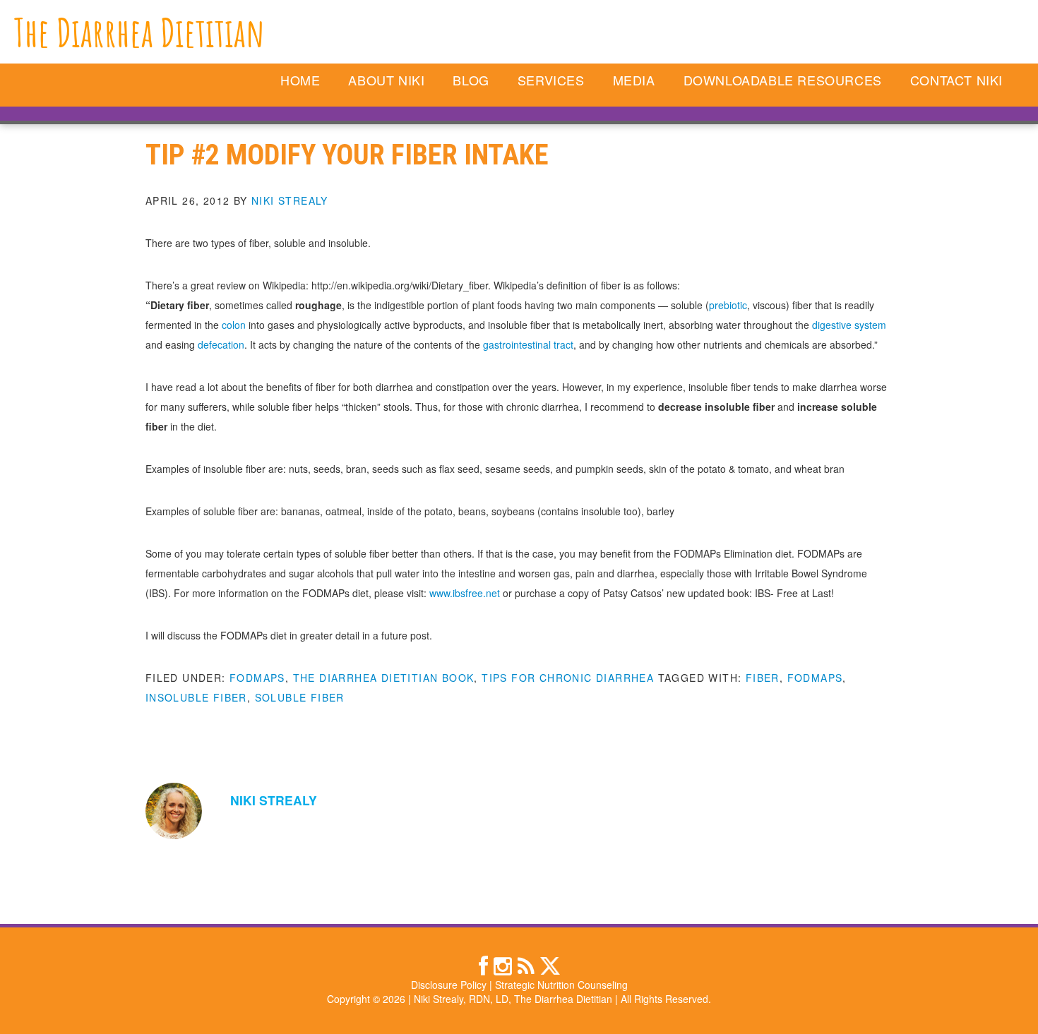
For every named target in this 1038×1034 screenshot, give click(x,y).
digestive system (849, 325)
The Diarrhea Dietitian (139, 32)
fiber (763, 678)
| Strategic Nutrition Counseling (558, 985)
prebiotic (728, 305)
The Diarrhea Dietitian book (384, 678)
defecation (221, 344)
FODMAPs (257, 678)
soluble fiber (300, 697)
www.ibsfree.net (464, 593)
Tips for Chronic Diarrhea (568, 678)
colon (234, 325)
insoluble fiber (196, 697)
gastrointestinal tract (528, 344)
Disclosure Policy (449, 985)
